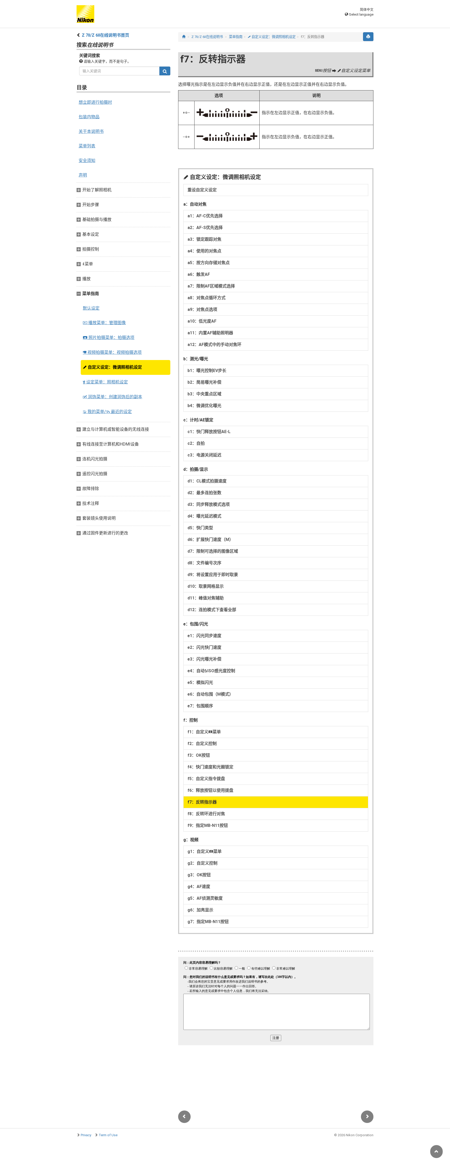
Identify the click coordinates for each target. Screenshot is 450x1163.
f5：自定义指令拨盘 (206, 778)
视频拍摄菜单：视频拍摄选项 (112, 352)
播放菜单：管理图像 (104, 322)
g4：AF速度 (199, 886)
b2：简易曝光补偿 (204, 382)
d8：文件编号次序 (204, 562)
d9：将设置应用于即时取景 (213, 574)
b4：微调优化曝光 (204, 405)
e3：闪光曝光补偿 (204, 659)
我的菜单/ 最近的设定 (107, 411)
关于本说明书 (91, 131)
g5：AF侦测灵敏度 (205, 898)
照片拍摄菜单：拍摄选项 (108, 337)
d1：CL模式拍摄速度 (207, 481)
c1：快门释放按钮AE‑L (209, 431)
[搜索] (164, 71)
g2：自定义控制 (202, 863)
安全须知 (87, 160)
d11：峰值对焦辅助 (206, 598)
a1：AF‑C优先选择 (205, 215)
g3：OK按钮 (199, 874)
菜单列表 (87, 145)
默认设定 (91, 308)
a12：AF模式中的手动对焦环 (214, 344)
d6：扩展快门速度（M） (210, 539)
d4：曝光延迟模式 (204, 516)
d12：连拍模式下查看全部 (212, 609)
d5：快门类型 (200, 527)
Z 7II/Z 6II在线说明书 (207, 37)
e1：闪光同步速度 (204, 635)
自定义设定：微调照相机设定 (112, 367)
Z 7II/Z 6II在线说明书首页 (105, 35)
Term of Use (108, 1135)
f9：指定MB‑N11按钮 (208, 825)
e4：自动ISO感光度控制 (211, 670)
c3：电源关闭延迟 (204, 455)
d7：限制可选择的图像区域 (213, 551)
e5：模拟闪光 (200, 682)
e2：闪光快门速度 (204, 647)
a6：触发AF (199, 274)
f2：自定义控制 (202, 743)
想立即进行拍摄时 (95, 102)
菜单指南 (235, 37)
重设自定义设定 (202, 189)
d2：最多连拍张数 (204, 492)
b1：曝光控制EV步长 (207, 370)
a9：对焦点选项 (202, 309)
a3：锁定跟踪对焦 (204, 239)
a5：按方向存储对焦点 (209, 262)
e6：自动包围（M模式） (210, 694)
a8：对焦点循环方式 (207, 297)
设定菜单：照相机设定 (105, 382)
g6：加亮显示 (200, 909)
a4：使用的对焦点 (204, 251)
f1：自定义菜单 (204, 731)
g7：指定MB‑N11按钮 (208, 921)
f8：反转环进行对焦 (206, 813)
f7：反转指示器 (202, 802)
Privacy (86, 1135)
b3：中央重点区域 (204, 393)
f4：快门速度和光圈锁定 (210, 767)
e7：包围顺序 (200, 705)
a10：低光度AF (202, 321)
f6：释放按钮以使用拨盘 (210, 790)
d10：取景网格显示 (206, 586)
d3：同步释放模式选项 (209, 504)
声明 (83, 175)
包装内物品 (89, 116)
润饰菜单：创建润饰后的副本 (112, 396)
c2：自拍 (196, 443)
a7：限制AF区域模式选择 (211, 286)
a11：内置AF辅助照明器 (210, 332)
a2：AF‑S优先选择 (205, 227)
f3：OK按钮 (199, 755)
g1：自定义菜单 (205, 851)
